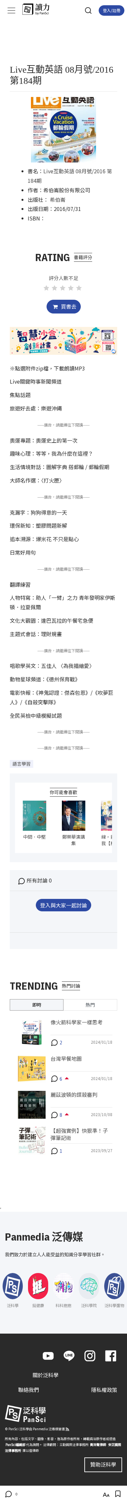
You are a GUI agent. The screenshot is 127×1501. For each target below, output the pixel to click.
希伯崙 (57, 199)
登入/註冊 (111, 10)
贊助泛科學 (103, 1464)
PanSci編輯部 (15, 1444)
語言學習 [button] (21, 763)
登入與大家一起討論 (63, 905)
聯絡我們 (28, 1390)
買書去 (68, 306)
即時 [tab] (36, 1004)
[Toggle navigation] (11, 10)
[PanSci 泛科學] (39, 9)
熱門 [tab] (90, 1004)
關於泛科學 (46, 1375)
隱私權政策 (104, 1390)
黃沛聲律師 (98, 1444)
